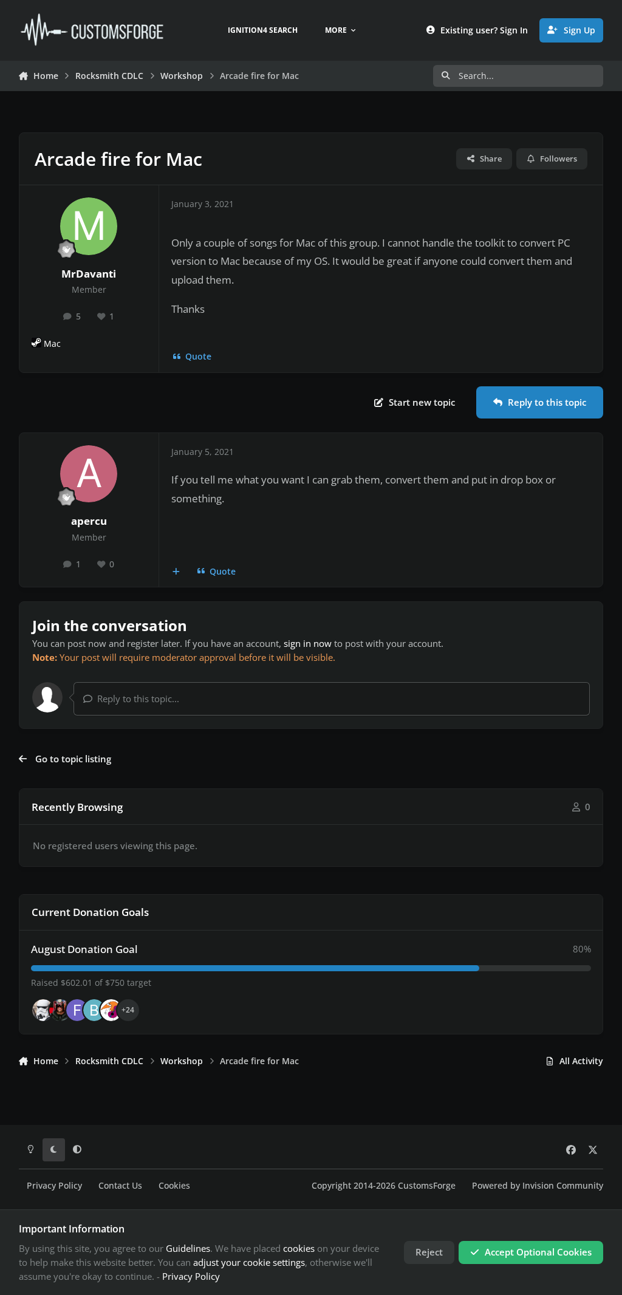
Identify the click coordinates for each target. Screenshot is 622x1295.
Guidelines (188, 1248)
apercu (89, 521)
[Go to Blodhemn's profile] (94, 1010)
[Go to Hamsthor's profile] (43, 1010)
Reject (429, 1252)
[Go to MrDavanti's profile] (88, 226)
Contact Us (120, 1185)
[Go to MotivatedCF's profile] (111, 1010)
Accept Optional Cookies (538, 1252)
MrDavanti (88, 274)
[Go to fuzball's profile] (77, 1010)
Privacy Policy (54, 1185)
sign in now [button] (308, 643)
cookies (299, 1248)
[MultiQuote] (176, 571)
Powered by (537, 1185)
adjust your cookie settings (249, 1262)
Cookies (174, 1185)
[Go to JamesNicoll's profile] (60, 1010)
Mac (52, 343)
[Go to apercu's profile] (88, 473)
